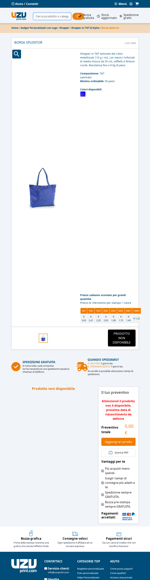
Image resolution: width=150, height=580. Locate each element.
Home (14, 28)
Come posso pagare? (121, 568)
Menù (122, 4)
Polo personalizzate (87, 573)
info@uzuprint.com (58, 572)
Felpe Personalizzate (88, 577)
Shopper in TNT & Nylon (85, 28)
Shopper (64, 28)
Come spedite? (118, 573)
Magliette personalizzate (90, 568)
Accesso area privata (121, 577)
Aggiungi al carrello (118, 442)
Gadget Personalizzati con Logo (38, 28)
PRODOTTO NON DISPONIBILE (122, 338)
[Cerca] (78, 16)
